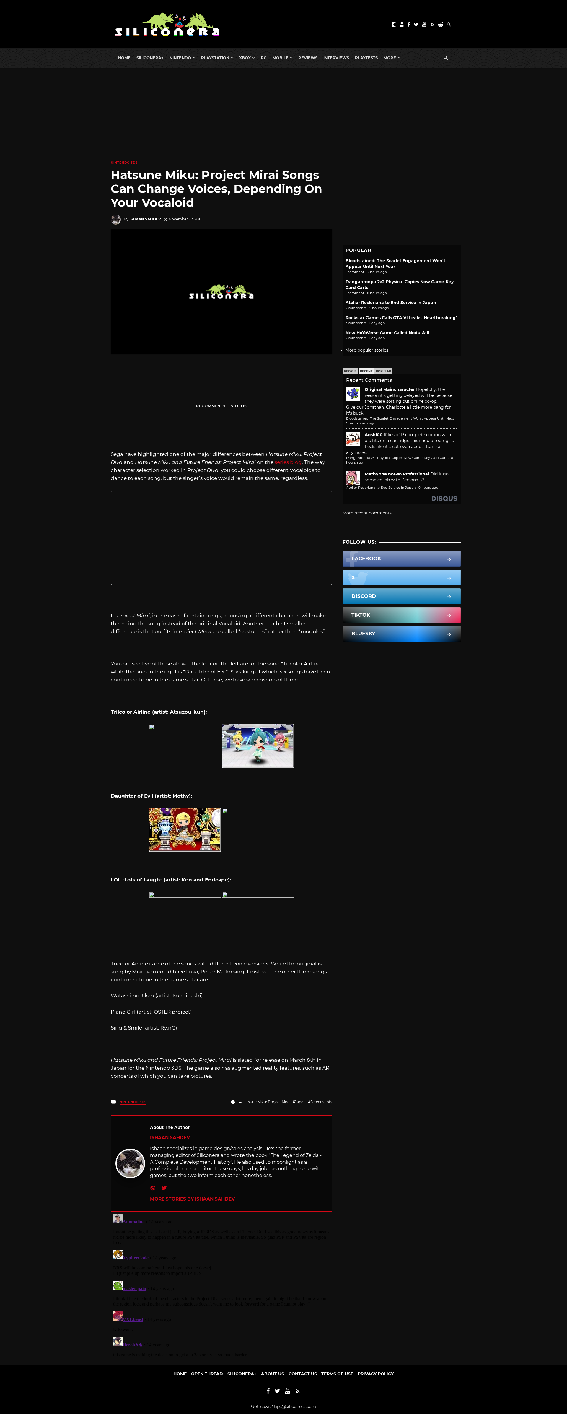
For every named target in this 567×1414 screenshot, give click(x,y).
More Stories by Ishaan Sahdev (192, 1199)
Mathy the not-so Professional (397, 474)
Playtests (366, 57)
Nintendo (180, 57)
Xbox (245, 57)
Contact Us (303, 1373)
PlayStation (215, 57)
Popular (383, 371)
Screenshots (321, 1102)
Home (124, 57)
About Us (272, 1373)
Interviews (336, 57)
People (350, 371)
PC (264, 57)
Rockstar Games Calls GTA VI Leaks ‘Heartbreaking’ (401, 317)
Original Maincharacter (390, 389)
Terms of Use (337, 1373)
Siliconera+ (150, 57)
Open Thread (207, 1373)
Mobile (281, 57)
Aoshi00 (374, 434)
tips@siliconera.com (295, 1406)
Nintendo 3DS (124, 163)
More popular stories (367, 350)
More (390, 57)
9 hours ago (428, 488)
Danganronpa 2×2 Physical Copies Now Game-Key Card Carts (397, 458)
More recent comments (367, 513)
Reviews (307, 57)
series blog (288, 462)
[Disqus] (221, 1285)
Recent (366, 371)
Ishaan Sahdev (145, 219)
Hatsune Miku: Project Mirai (266, 1102)
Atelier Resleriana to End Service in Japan (391, 302)
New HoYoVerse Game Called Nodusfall (387, 332)
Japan (300, 1102)
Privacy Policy (376, 1373)
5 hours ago (365, 423)
